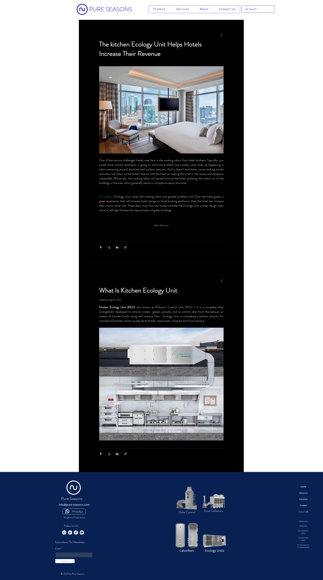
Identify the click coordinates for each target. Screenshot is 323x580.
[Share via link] (125, 247)
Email (57, 548)
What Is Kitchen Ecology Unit (138, 290)
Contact (303, 511)
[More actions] (222, 34)
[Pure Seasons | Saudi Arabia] (64, 532)
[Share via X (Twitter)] (109, 247)
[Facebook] (76, 532)
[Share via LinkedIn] (117, 247)
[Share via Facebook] (100, 247)
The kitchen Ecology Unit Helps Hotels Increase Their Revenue (150, 48)
